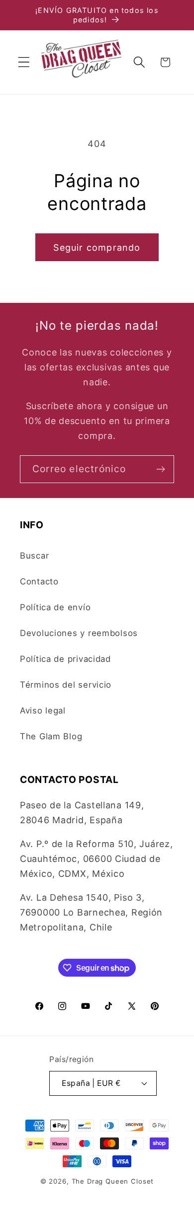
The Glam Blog (51, 736)
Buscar (34, 556)
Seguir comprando (96, 247)
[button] (24, 62)
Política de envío (55, 607)
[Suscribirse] (160, 469)
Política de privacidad (65, 659)
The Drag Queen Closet (113, 1181)
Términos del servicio (65, 685)
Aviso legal (43, 710)
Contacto (39, 581)
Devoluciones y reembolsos (79, 633)
